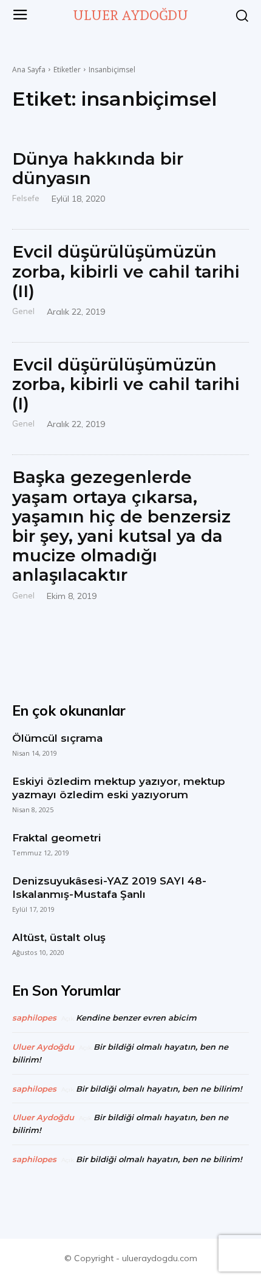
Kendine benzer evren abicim (136, 1017)
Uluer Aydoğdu (43, 1047)
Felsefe (25, 197)
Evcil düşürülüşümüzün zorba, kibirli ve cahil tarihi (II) (126, 271)
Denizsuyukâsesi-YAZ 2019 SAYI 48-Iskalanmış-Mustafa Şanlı (109, 887)
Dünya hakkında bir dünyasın (97, 168)
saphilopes (34, 1017)
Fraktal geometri (56, 838)
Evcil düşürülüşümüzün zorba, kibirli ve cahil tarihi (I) (126, 384)
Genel (23, 310)
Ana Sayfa (29, 69)
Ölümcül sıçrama (57, 738)
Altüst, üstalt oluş (59, 937)
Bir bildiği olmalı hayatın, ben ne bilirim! (159, 1088)
